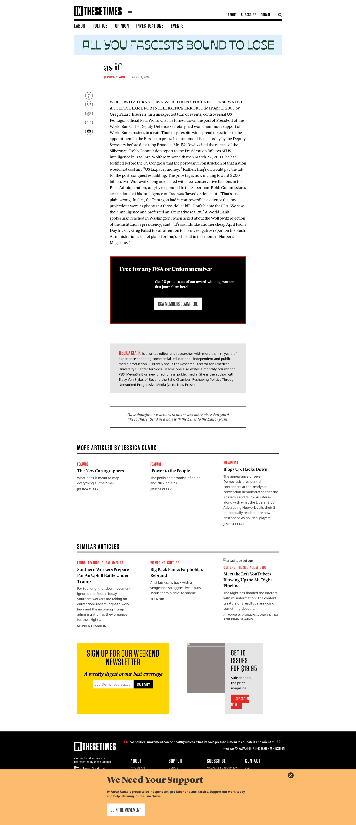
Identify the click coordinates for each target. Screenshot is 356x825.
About (232, 14)
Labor (79, 25)
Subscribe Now (240, 701)
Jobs (247, 768)
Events (177, 25)
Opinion (122, 25)
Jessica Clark (114, 77)
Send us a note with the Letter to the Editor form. (189, 419)
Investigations (150, 25)
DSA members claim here (178, 304)
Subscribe (248, 14)
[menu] (130, 12)
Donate (266, 14)
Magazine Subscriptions (223, 767)
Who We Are (138, 767)
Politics (100, 25)
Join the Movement (126, 809)
